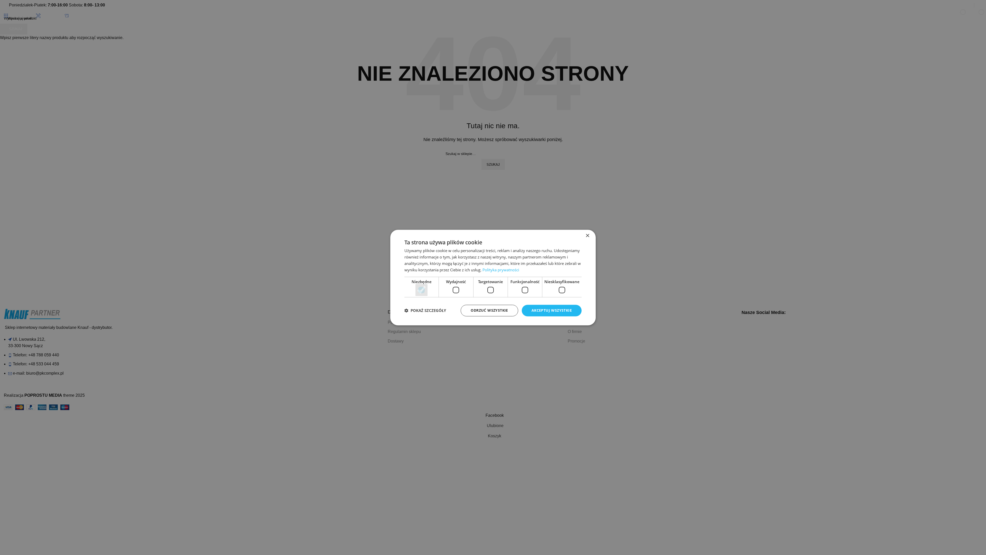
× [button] (587, 236)
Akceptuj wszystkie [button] (552, 310)
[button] (425, 310)
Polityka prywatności (500, 269)
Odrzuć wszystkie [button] (489, 310)
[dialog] (493, 277)
